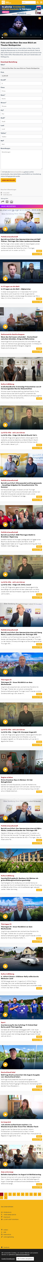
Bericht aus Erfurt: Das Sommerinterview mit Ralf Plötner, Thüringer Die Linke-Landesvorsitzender (20, 240)
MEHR (39, 251)
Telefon (3, 133)
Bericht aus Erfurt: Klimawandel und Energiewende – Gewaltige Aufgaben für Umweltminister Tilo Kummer (21, 485)
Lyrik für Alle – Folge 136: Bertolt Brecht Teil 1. (19, 435)
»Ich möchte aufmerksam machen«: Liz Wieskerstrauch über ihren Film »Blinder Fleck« (19, 1126)
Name (3, 95)
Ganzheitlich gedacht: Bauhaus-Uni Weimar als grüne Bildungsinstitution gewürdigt (19, 879)
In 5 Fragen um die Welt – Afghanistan (16, 289)
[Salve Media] (21, 10)
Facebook (6, 1247)
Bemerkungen (5, 148)
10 (39, 1194)
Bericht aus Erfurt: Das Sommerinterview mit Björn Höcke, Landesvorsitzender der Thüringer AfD (21, 829)
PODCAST (36, 254)
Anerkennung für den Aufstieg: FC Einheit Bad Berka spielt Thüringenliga (19, 1026)
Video (3, 65)
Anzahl (3, 80)
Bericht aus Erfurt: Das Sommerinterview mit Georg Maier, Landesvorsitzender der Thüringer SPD (21, 633)
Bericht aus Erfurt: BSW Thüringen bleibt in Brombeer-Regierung (18, 536)
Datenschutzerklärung (17, 172)
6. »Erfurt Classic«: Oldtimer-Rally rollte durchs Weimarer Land (20, 977)
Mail (2, 141)
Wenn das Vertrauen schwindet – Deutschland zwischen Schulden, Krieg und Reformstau (19, 338)
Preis (2, 72)
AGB (5, 1232)
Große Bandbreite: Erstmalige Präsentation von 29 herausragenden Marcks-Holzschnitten (21, 388)
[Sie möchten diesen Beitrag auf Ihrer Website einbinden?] (7, 201)
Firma (3, 87)
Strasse (3, 103)
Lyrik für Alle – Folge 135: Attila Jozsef (16, 585)
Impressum (7, 1217)
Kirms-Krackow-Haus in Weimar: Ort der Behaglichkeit (17, 781)
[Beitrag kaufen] (11, 201)
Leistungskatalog (9, 1237)
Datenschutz (7, 1234)
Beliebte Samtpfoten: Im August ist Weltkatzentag (21, 1174)
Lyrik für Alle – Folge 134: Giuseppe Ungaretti (19, 732)
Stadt (3, 118)
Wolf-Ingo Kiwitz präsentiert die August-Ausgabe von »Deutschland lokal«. (20, 1076)
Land (2, 125)
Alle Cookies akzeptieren (25, 1259)
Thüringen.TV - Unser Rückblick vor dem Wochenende (16, 683)
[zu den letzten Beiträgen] (5, 1197)
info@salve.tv (8, 1212)
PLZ (2, 110)
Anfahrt (6, 1230)
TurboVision (15, 1219)
